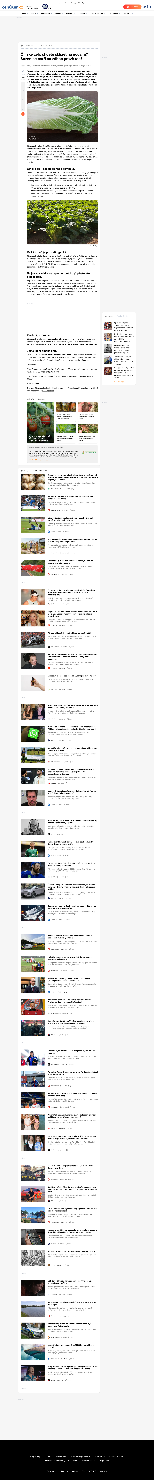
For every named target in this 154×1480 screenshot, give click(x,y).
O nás (48, 1456)
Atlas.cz (64, 1471)
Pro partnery (35, 1456)
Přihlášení (134, 7)
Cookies (98, 1456)
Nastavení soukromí (116, 1456)
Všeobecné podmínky (80, 1456)
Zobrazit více (119, 382)
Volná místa (61, 1456)
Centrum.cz (52, 1471)
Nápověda (104, 1460)
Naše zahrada (31, 45)
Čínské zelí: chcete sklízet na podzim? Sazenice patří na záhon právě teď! (66, 388)
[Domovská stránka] (22, 45)
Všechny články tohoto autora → (39, 460)
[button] (23, 97)
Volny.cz (75, 1471)
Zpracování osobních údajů (82, 1460)
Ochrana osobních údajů (55, 1460)
